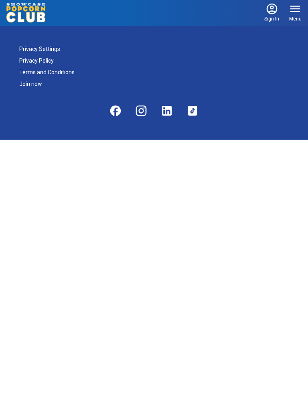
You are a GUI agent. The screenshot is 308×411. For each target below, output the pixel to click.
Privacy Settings (39, 49)
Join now (30, 84)
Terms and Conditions (47, 72)
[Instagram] (141, 110)
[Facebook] (115, 110)
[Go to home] (25, 12)
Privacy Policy (36, 60)
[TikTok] (192, 110)
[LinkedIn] (166, 110)
